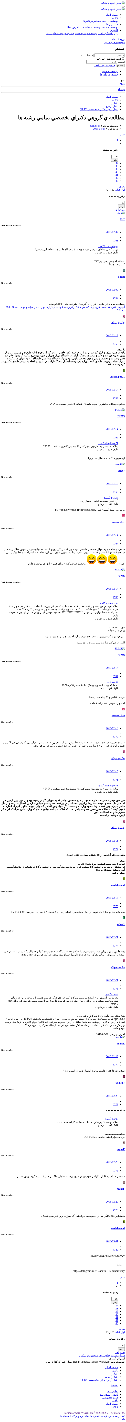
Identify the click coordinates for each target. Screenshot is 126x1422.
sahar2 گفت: (111, 994)
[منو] (123, 6)
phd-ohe (120, 1083)
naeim (121, 276)
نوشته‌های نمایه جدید (90, 27)
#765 (115, 437)
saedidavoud (118, 885)
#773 (115, 906)
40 (117, 172)
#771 (115, 779)
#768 (115, 597)
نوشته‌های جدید (110, 21)
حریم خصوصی (110, 1397)
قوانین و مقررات (109, 1394)
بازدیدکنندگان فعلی (108, 33)
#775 (115, 988)
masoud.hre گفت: (109, 603)
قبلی (122, 134)
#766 (115, 492)
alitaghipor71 (117, 376)
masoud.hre (118, 522)
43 (117, 180)
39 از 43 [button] (110, 189)
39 (117, 169)
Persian (114, 1385)
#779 (115, 1210)
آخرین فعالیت (71, 27)
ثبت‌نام (121, 89)
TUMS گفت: (111, 497)
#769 (115, 676)
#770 (115, 736)
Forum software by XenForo (94, 1412)
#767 (115, 543)
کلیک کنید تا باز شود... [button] (106, 252)
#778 (115, 1170)
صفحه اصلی (111, 14)
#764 (115, 398)
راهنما (115, 1400)
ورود (122, 83)
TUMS (121, 416)
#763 (115, 344)
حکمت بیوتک (118, 322)
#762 (115, 298)
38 (117, 166)
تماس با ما (112, 1391)
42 (117, 177)
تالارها (115, 17)
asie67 (121, 470)
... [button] (117, 143)
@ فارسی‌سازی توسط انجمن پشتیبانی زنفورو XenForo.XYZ (92, 1416)
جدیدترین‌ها (112, 24)
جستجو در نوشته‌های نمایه (60, 33)
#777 (115, 1104)
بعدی (122, 186)
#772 (115, 849)
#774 (115, 945)
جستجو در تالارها (92, 21)
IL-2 (122, 219)
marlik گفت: (111, 1119)
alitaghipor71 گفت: (108, 443)
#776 (115, 1065)
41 (117, 175)
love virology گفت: (108, 246)
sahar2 (121, 924)
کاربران (114, 30)
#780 (115, 1249)
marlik (121, 1043)
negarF (121, 1149)
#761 (115, 240)
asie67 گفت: (111, 682)
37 (117, 163)
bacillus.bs (95, 125)
